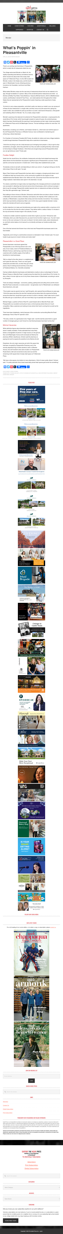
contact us (53, 927)
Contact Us (6, 1105)
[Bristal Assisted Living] (31, 746)
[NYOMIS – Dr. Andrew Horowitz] (31, 475)
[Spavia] (31, 782)
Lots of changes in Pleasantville (28, 373)
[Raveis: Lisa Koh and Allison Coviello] (31, 638)
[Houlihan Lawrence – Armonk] (31, 511)
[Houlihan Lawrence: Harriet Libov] (31, 710)
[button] (47, 30)
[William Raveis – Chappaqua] (31, 439)
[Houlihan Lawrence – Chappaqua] (31, 493)
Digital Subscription (8, 1109)
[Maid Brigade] (31, 584)
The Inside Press (31, 14)
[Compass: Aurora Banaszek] (31, 674)
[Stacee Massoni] (31, 602)
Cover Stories (14, 371)
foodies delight (14, 373)
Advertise (5, 1101)
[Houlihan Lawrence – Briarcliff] (31, 529)
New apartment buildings (46, 373)
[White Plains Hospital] (31, 403)
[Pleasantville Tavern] (31, 656)
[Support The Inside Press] (31, 1160)
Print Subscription (7, 1113)
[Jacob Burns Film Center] (31, 692)
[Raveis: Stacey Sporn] (31, 457)
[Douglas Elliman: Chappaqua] (31, 764)
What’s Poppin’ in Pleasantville (19, 50)
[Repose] (31, 547)
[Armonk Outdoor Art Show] (31, 801)
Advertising (31, 1162)
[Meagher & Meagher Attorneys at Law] (31, 620)
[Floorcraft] (31, 728)
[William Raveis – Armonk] (31, 421)
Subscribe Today (10, 1220)
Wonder (12, 374)
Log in (41, 1231)
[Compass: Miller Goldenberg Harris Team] (31, 565)
